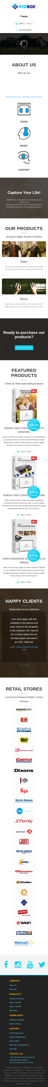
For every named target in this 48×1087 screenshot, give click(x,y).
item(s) (26, 23)
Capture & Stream (16, 999)
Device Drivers (15, 1024)
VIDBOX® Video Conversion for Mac (24, 495)
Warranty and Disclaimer (19, 1045)
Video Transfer (15, 1002)
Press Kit (13, 989)
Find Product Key (16, 1033)
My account (26, 30)
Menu (25, 16)
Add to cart (26, 451)
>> (42, 637)
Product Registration (17, 1037)
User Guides (14, 1041)
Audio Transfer (15, 1006)
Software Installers (16, 1020)
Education (13, 1010)
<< (6, 637)
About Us (13, 985)
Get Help (13, 1049)
